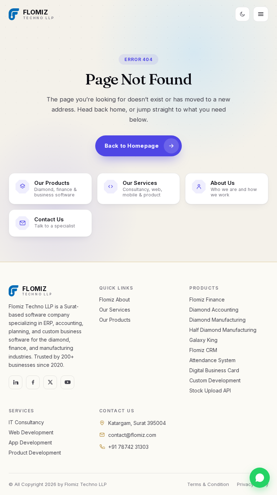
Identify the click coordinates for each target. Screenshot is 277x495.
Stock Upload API (210, 390)
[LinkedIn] (15, 382)
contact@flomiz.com (132, 435)
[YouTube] (67, 382)
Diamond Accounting (213, 310)
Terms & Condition (208, 484)
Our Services (114, 310)
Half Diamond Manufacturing (222, 330)
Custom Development (215, 380)
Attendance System (212, 360)
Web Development (31, 432)
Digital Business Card (214, 370)
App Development (30, 442)
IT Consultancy (26, 422)
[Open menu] (260, 14)
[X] (50, 382)
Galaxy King (203, 340)
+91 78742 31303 (128, 447)
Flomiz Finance (207, 299)
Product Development (35, 453)
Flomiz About (114, 299)
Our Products (115, 320)
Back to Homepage (132, 145)
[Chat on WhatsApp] (260, 478)
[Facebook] (33, 382)
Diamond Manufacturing (217, 320)
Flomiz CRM (203, 350)
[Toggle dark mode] (242, 14)
